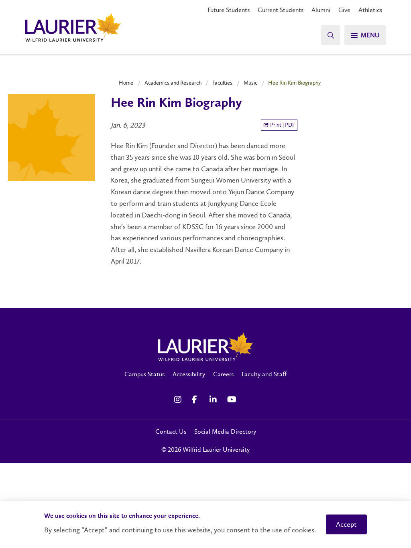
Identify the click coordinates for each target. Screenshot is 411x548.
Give (344, 10)
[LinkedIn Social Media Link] (214, 400)
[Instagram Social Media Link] (179, 400)
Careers (223, 374)
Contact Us (170, 431)
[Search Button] (330, 35)
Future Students (229, 10)
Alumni (320, 10)
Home (126, 82)
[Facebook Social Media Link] (196, 400)
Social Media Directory (225, 431)
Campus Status (144, 374)
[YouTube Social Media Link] (232, 400)
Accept (346, 524)
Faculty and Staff (264, 374)
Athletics (370, 10)
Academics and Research (172, 82)
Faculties (222, 82)
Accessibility (189, 374)
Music (250, 82)
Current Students (280, 10)
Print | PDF (282, 125)
